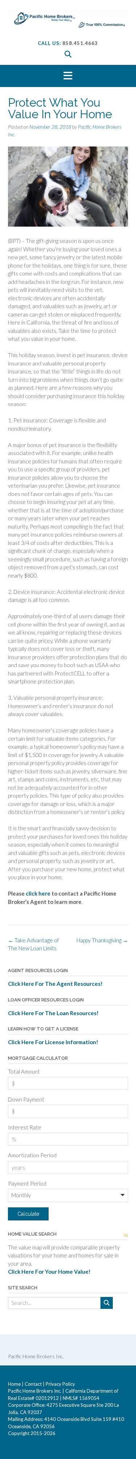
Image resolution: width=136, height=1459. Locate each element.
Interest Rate (24, 1127)
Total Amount (24, 1071)
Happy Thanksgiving (102, 940)
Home (14, 1384)
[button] (68, 76)
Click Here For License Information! (53, 1042)
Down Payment (26, 1099)
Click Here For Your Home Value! (49, 1271)
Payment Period (27, 1183)
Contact (33, 1384)
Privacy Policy (60, 1384)
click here (38, 893)
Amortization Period (32, 1155)
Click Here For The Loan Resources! (53, 1013)
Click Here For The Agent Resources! (55, 983)
